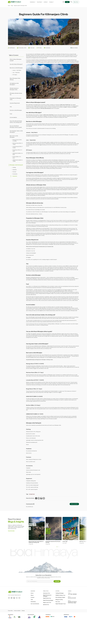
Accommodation (13, 117)
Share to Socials (74, 47)
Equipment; (15, 176)
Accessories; (15, 173)
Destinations (32, 2)
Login (67, 2)
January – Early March (17, 70)
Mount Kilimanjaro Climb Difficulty (15, 79)
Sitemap (23, 610)
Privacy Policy (10, 610)
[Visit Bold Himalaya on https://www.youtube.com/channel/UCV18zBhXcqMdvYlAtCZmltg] (19, 598)
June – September (16, 72)
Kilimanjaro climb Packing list (16, 165)
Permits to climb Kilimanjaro (16, 110)
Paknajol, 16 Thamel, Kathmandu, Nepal (72, 602)
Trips (32, 599)
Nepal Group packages (48, 600)
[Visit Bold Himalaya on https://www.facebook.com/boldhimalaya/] (9, 598)
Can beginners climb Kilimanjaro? (14, 84)
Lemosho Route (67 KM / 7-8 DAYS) (18, 147)
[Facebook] (36, 498)
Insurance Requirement (15, 103)
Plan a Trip (76, 2)
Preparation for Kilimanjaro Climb (15, 99)
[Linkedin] (41, 498)
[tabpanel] (36, 531)
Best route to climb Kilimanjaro (14, 136)
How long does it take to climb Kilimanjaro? (16, 131)
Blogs (12, 5)
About (32, 595)
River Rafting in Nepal (60, 597)
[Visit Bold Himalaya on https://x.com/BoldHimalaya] (17, 598)
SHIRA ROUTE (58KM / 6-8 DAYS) (18, 154)
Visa (11, 106)
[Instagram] (44, 498)
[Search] (71, 2)
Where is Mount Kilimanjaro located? (15, 60)
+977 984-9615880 (72, 594)
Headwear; (15, 169)
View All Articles (11, 530)
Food (11, 113)
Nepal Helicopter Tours (61, 603)
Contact (32, 597)
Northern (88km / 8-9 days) (17, 157)
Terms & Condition (17, 610)
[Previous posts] (28, 529)
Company (51, 2)
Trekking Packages (60, 593)
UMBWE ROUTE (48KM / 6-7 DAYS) (18, 161)
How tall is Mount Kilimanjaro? (16, 64)
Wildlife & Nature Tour (60, 595)
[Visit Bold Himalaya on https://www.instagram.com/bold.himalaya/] (11, 598)
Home (9, 5)
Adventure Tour (46, 593)
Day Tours (58, 601)
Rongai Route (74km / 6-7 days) (17, 150)
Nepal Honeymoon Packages (47, 596)
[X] (39, 498)
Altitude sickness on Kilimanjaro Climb (14, 89)
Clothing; (14, 167)
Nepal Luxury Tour (47, 602)
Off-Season (15, 74)
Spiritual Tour (46, 604)
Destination (33, 601)
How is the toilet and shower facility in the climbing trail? (16, 121)
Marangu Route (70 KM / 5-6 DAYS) (17, 140)
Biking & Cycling (59, 599)
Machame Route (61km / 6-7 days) (18, 144)
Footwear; (14, 171)
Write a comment (74, 504)
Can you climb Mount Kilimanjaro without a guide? (16, 126)
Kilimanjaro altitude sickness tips (16, 94)
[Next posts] (82, 529)
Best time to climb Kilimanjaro (16, 67)
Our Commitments (35, 603)
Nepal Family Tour (47, 598)
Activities (45, 2)
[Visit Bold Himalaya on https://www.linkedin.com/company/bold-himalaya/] (14, 598)
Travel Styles (39, 2)
